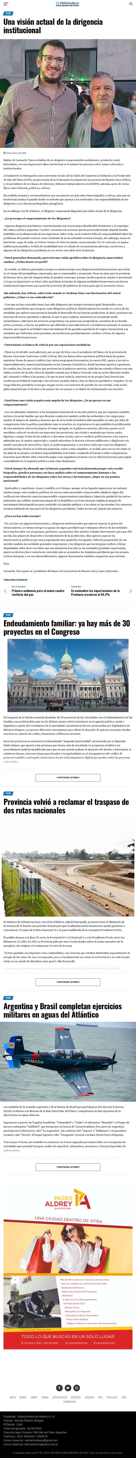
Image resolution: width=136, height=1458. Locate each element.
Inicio (13, 1397)
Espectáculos (59, 1397)
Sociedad (89, 1397)
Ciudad (44, 1397)
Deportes (76, 1397)
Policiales (111, 1397)
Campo (34, 1397)
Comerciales (69, 1401)
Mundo (23, 1397)
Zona (123, 1397)
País (100, 1397)
